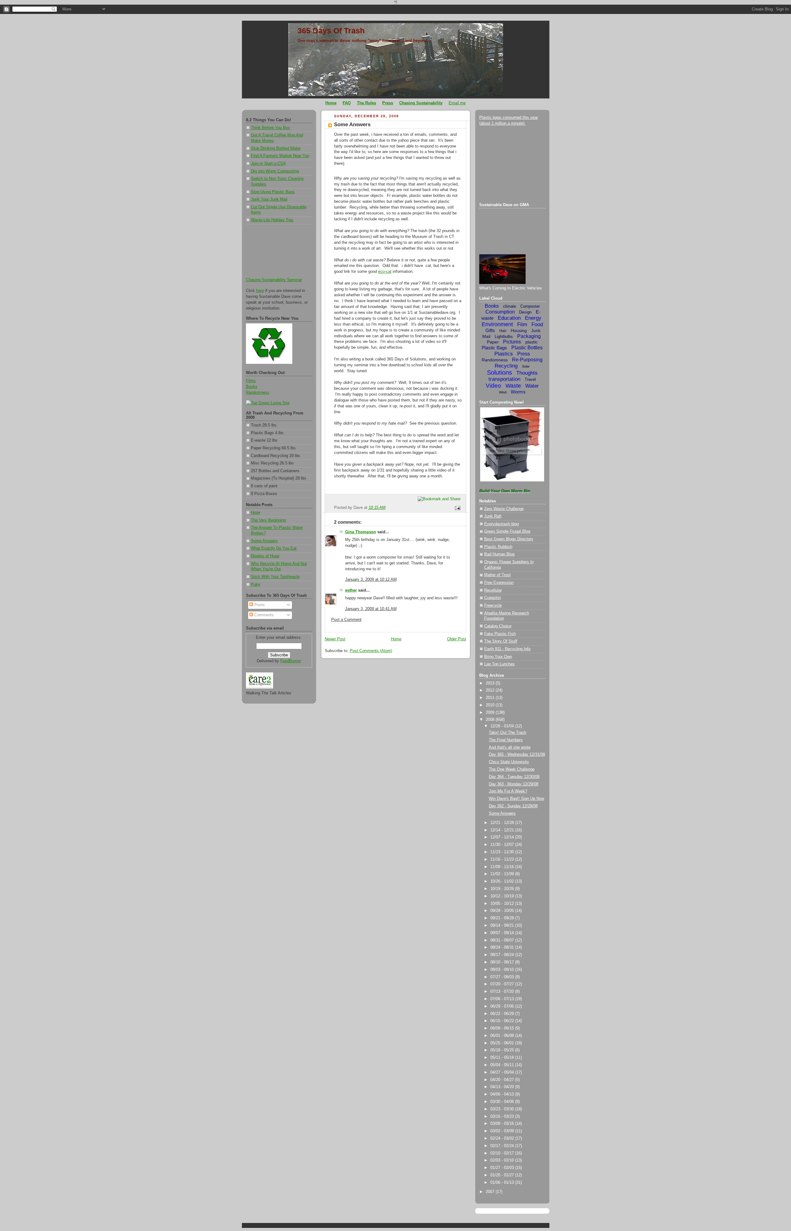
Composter (530, 306)
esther (351, 590)
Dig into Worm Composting (275, 171)
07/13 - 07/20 (502, 991)
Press (523, 353)
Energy (533, 318)
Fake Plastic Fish (500, 634)
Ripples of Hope (265, 556)
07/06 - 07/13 (502, 999)
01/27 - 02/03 (502, 1168)
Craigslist (492, 598)
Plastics (503, 354)
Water (532, 386)
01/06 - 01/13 (502, 1182)
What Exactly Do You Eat (274, 548)
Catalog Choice (497, 626)
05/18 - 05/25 (502, 1050)
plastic (531, 341)
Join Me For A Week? (508, 791)
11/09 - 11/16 (502, 867)
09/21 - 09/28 (502, 918)
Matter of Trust (497, 575)
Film (522, 324)
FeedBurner (290, 661)
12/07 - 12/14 (502, 837)
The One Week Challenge (512, 769)
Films (251, 381)
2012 (491, 690)
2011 (491, 698)
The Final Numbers (506, 740)
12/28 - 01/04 (502, 726)
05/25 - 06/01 (502, 1043)
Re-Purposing (527, 359)
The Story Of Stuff (500, 641)
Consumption (500, 311)
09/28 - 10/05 (502, 911)
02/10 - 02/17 (502, 1153)
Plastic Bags (494, 347)
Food (537, 324)
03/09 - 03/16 (502, 1123)
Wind (502, 392)
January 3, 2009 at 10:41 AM (371, 609)
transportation (504, 379)
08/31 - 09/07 (502, 940)
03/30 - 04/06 (502, 1102)
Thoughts (527, 373)
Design (525, 312)
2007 (491, 1192)
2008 (491, 719)
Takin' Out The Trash (507, 732)
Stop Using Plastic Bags (273, 192)
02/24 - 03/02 (502, 1138)
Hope (255, 512)
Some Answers (264, 541)
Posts (259, 605)
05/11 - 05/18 (502, 1057)
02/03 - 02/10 (502, 1160)
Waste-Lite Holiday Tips (272, 220)
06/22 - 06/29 (502, 1014)
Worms (518, 391)
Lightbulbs (504, 336)
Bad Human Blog (499, 554)
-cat (384, 271)
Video (493, 385)
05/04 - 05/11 (502, 1065)
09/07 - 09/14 (502, 933)
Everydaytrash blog (501, 524)
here (260, 291)
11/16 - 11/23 (502, 859)
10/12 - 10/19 (502, 896)
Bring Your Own (498, 657)
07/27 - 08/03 (502, 977)
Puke (255, 584)
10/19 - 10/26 (502, 889)
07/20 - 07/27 (502, 984)
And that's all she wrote (510, 747)
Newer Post (335, 639)
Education (509, 318)
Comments (263, 615)
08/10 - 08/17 (502, 962)
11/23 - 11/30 (502, 852)
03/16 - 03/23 (502, 1116)
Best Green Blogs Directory (508, 539)
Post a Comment (346, 620)
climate (509, 306)
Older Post (456, 639)
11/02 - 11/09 (502, 874)
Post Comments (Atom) (371, 651)
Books (251, 387)
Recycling (506, 366)
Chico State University (509, 762)
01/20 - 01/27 (502, 1175)
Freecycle (493, 605)
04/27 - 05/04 (502, 1072)
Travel (530, 379)
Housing (519, 330)
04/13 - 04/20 (502, 1087)
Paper (493, 341)
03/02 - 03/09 (502, 1131)
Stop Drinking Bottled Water (276, 148)
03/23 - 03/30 (502, 1109)
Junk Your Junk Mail (269, 199)
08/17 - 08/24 (502, 955)
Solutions (499, 372)
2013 (491, 683)
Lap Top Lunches (499, 664)
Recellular (493, 590)
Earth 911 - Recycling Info (507, 649)
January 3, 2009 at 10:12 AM (371, 579)
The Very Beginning (268, 520)
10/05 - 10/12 (502, 903)
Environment (497, 324)
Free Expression (499, 582)
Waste (513, 386)
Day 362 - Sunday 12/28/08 (513, 806)
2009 (491, 712)
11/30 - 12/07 (502, 844)
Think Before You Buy (270, 128)
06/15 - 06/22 (502, 1021)
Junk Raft (492, 516)
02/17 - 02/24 (502, 1146)
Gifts (490, 330)
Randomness (257, 392)
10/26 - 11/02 (502, 881)
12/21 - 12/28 (502, 823)
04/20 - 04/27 (502, 1080)
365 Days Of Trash (331, 30)
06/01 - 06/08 (502, 1035)
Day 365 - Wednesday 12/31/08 (517, 754)
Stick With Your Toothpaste (275, 577)
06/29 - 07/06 (502, 1006)
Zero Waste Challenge (504, 509)
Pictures (512, 341)
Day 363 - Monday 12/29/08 (513, 784)
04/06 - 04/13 (502, 1094)
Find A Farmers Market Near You (280, 156)
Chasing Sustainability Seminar (274, 280)
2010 (491, 705)
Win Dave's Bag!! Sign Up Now (516, 798)
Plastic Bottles (527, 347)
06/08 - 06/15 (502, 1028)
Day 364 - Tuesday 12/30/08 (514, 777)
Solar (526, 366)
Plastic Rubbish (498, 547)
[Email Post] (456, 508)
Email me (457, 103)
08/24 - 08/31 (502, 947)
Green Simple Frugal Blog (507, 531)
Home (396, 639)
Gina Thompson (360, 532)
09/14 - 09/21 (502, 925)
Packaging (529, 336)
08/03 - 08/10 (502, 969)
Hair (502, 331)
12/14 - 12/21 (502, 830)
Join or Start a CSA (268, 163)
